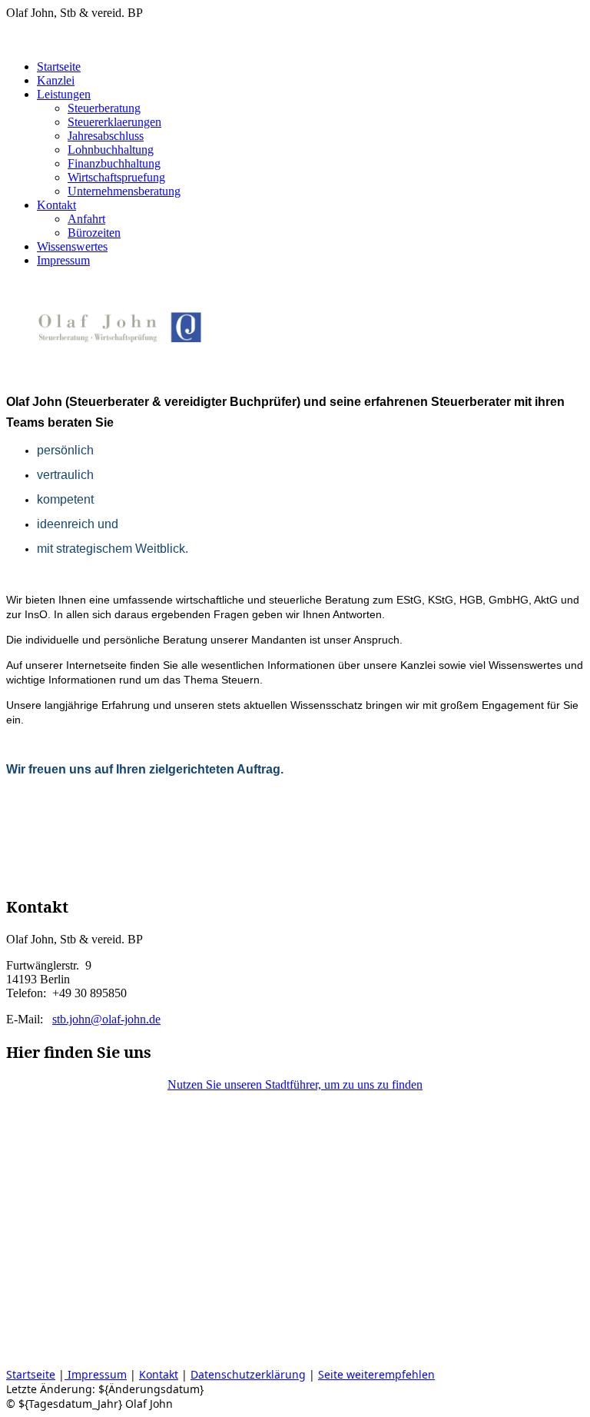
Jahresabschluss (106, 135)
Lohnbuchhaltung (111, 149)
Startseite (59, 66)
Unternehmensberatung (124, 191)
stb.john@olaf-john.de (106, 1019)
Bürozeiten (94, 232)
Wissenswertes (72, 246)
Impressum (63, 260)
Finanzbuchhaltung (114, 163)
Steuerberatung (104, 108)
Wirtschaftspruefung (116, 177)
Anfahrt (86, 218)
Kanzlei (56, 80)
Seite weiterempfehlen (376, 1374)
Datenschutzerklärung (248, 1374)
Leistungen (64, 94)
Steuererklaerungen (114, 121)
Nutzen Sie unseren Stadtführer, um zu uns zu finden (295, 1084)
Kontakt (56, 204)
